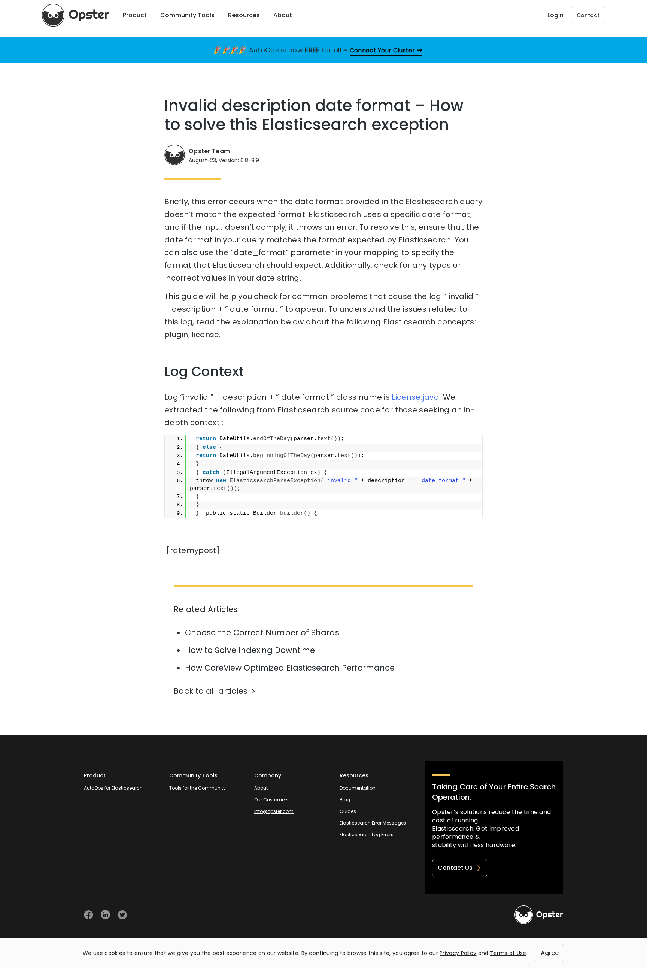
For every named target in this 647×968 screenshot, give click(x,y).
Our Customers (271, 799)
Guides (348, 811)
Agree (550, 953)
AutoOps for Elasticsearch (113, 788)
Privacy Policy (458, 953)
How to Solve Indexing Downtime (250, 650)
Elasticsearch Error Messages (373, 823)
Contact (588, 15)
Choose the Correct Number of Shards (262, 632)
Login (555, 15)
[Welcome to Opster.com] (538, 914)
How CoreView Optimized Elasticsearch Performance (290, 667)
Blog (345, 799)
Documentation (358, 788)
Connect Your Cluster (382, 50)
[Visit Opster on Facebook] (88, 914)
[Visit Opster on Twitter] (122, 914)
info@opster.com (274, 811)
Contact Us (455, 867)
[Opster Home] (75, 15)
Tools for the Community (197, 788)
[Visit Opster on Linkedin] (105, 914)
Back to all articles (210, 691)
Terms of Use (508, 953)
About (261, 788)
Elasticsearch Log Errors (367, 834)
